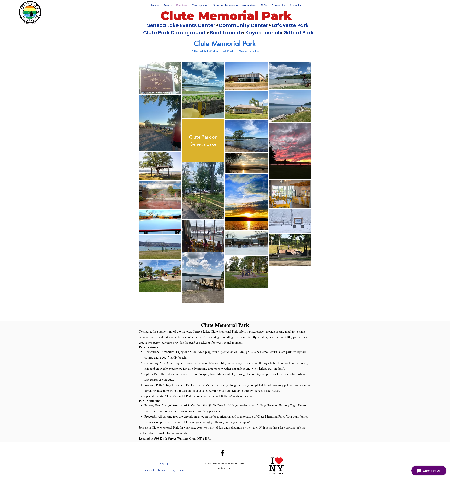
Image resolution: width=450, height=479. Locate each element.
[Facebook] (222, 453)
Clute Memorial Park (226, 15)
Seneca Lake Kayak (266, 390)
